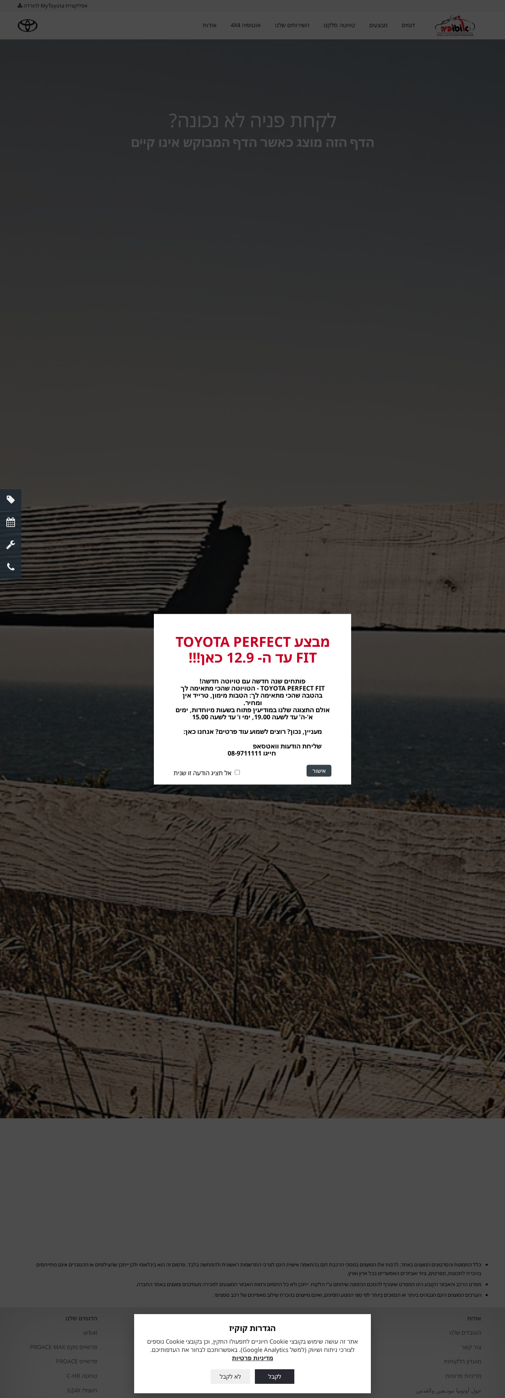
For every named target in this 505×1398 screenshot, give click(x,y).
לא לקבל (230, 1376)
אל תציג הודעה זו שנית (203, 772)
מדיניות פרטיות (252, 1358)
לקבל (274, 1376)
